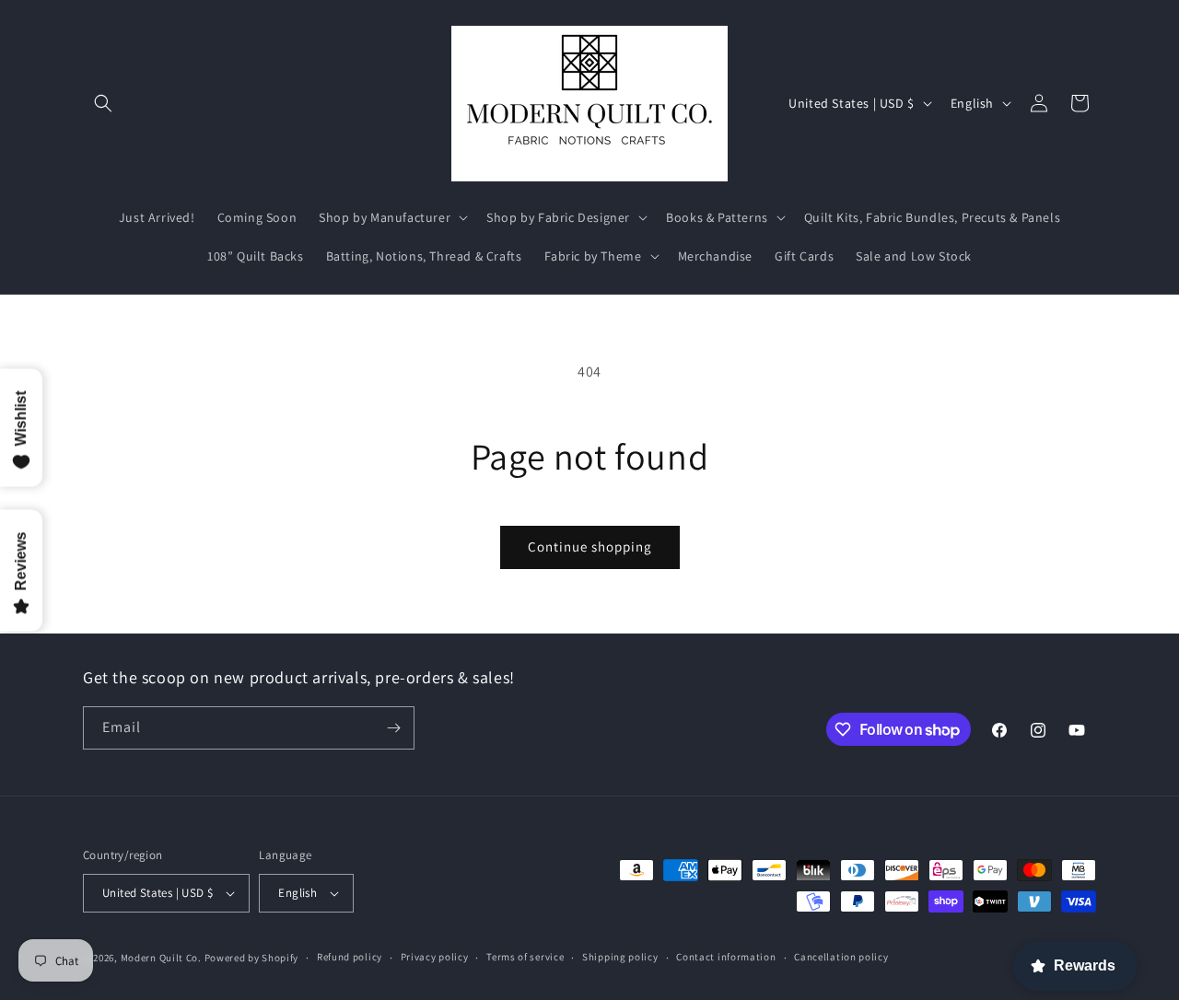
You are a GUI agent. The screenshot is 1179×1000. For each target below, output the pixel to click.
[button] (103, 103)
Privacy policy (435, 956)
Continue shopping (590, 546)
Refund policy (349, 956)
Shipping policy (620, 956)
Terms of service (525, 956)
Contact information (726, 956)
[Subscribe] (393, 728)
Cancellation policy (841, 956)
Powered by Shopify (251, 957)
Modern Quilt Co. (161, 957)
